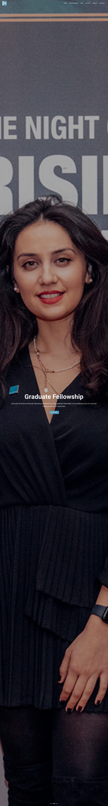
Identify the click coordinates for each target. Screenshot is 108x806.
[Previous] (3, 404)
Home (65, 3)
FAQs (81, 3)
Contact (95, 3)
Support (87, 3)
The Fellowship (73, 3)
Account (102, 3)
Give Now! (14, 417)
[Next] (105, 404)
